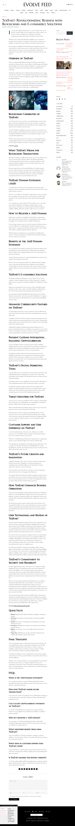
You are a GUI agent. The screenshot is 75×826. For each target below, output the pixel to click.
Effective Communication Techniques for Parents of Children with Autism (67, 184)
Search (57, 30)
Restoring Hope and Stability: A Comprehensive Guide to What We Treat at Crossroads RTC (67, 177)
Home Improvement (63, 10)
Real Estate (31, 12)
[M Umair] (58, 183)
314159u (16, 145)
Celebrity (18, 10)
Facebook (28, 811)
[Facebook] (67, 4)
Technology (42, 12)
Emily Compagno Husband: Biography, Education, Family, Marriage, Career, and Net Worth (67, 163)
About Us (28, 820)
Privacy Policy (40, 820)
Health (56, 10)
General (51, 10)
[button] (44, 815)
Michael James (65, 167)
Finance (41, 10)
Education (24, 10)
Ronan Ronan (65, 174)
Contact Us (53, 12)
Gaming (46, 10)
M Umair (64, 181)
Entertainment (30, 10)
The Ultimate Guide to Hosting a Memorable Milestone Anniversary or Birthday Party (67, 170)
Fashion (36, 10)
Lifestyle (21, 12)
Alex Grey (5, 26)
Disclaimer (46, 820)
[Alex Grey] (58, 161)
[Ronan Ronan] (58, 176)
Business (12, 10)
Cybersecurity (59, 116)
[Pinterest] (70, 4)
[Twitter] (68, 4)
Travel (47, 12)
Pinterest (42, 811)
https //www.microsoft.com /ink (21, 606)
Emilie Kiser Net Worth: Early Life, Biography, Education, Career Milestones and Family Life (64, 73)
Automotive (59, 106)
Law (69, 10)
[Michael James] (58, 168)
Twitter (35, 811)
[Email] (72, 4)
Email (49, 811)
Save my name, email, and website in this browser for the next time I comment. (25, 796)
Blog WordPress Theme (43, 818)
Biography (7, 10)
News (26, 12)
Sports (36, 12)
